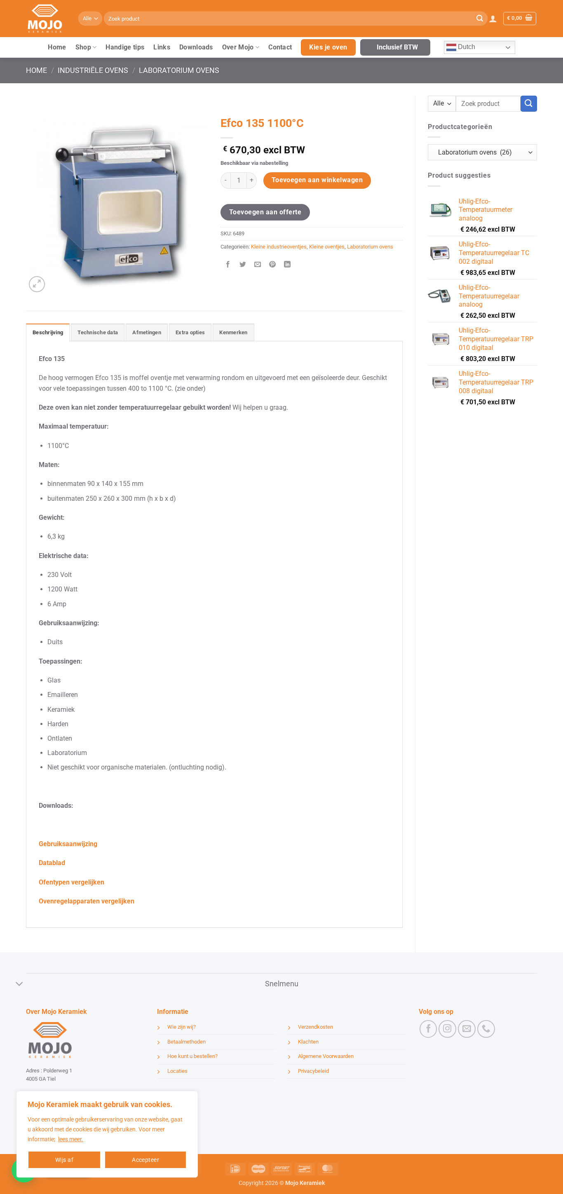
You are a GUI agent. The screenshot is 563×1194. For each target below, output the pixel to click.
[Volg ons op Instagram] (447, 1029)
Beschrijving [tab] (48, 332)
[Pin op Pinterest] (272, 265)
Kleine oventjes (327, 247)
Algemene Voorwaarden (326, 1056)
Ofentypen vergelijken (71, 882)
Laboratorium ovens (179, 70)
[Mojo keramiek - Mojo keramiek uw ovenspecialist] (46, 18)
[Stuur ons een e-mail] (467, 1029)
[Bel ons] (486, 1029)
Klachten (308, 1042)
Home (57, 47)
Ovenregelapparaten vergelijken (86, 901)
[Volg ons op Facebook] (428, 1029)
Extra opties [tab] (190, 332)
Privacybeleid (313, 1071)
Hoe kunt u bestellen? (192, 1056)
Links (161, 47)
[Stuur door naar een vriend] (258, 265)
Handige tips (125, 47)
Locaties (177, 1071)
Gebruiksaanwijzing (68, 844)
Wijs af (64, 1159)
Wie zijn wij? (181, 1027)
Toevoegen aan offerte (265, 212)
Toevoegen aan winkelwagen (317, 180)
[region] (107, 1134)
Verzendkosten (315, 1027)
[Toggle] (20, 985)
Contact (280, 47)
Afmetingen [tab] (146, 332)
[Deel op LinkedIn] (287, 265)
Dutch (465, 46)
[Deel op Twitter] (243, 265)
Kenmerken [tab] (233, 332)
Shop (83, 47)
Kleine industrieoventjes (279, 247)
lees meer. (70, 1139)
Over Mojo (238, 47)
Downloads (196, 47)
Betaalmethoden (186, 1042)
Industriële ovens (93, 70)
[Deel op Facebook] (228, 265)
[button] (493, 18)
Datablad (52, 863)
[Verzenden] (480, 19)
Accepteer (145, 1159)
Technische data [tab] (97, 332)
